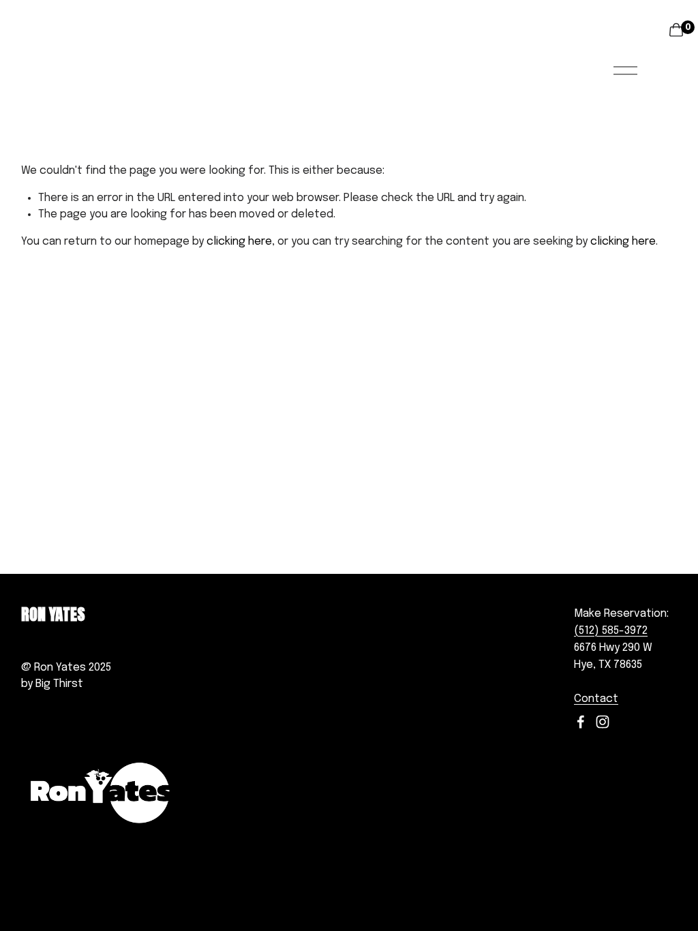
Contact (596, 699)
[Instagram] (602, 722)
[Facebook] (581, 722)
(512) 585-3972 (611, 631)
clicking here (239, 241)
